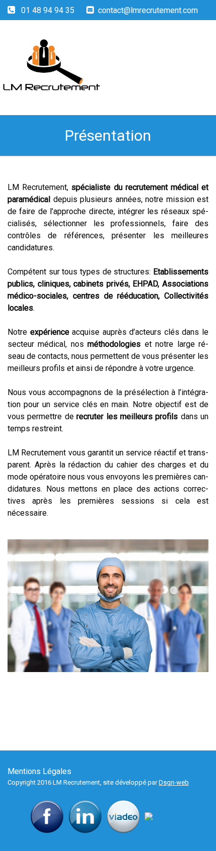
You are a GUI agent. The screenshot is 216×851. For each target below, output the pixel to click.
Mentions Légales (39, 771)
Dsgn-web (174, 782)
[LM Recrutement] (84, 65)
